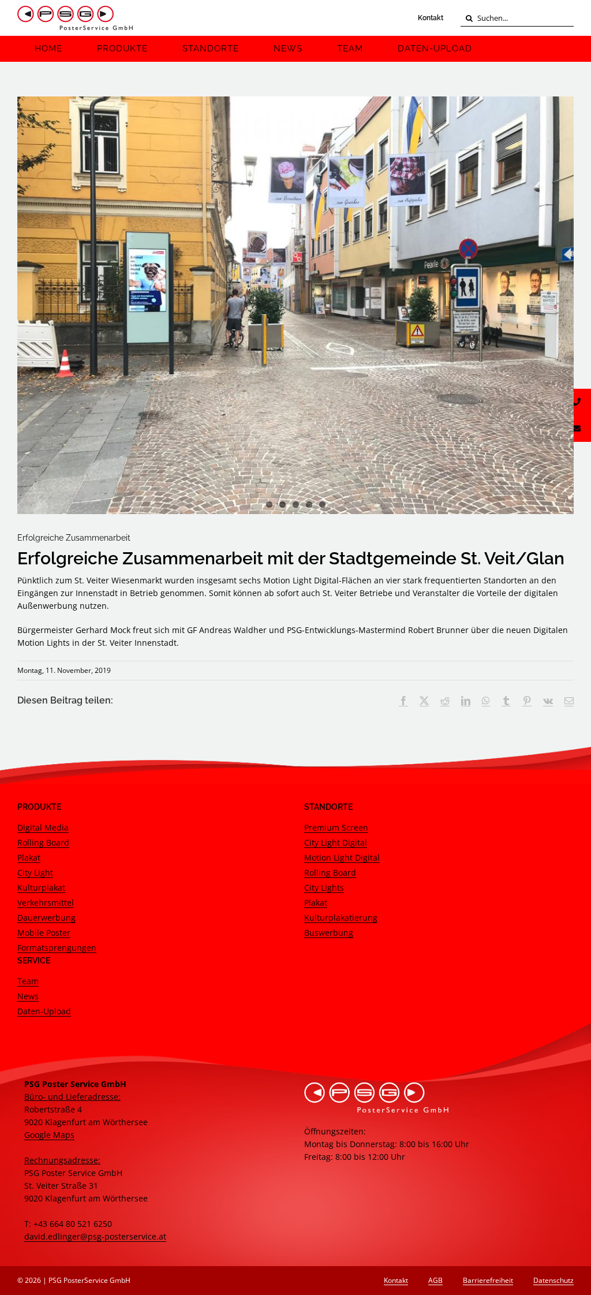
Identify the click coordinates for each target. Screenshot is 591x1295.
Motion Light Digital (342, 857)
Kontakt (430, 18)
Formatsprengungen (56, 947)
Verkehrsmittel (45, 902)
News (28, 996)
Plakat (28, 857)
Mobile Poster (43, 932)
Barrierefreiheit (488, 1280)
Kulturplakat (41, 887)
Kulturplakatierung (340, 917)
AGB (435, 1280)
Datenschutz (553, 1280)
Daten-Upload (44, 1011)
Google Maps (49, 1134)
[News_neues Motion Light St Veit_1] (295, 305)
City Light (35, 872)
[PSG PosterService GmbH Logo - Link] (75, 18)
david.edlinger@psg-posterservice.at (95, 1236)
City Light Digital (335, 842)
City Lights (324, 887)
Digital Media (43, 827)
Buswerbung (328, 932)
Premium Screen (336, 827)
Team (28, 981)
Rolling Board (43, 842)
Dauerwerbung (46, 917)
